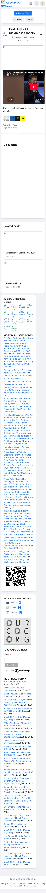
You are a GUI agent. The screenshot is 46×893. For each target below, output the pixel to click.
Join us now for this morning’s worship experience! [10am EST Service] (18, 772)
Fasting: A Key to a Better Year (18, 375)
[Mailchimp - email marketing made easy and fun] (18, 673)
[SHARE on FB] (12, 118)
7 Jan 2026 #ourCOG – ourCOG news (14, 379)
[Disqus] (23, 182)
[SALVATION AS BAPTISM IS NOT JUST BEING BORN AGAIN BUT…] (29, 321)
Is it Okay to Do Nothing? (15, 681)
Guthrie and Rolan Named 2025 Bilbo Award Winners (18, 546)
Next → (30, 19)
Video (15, 125)
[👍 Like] (6, 136)
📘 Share (28, 136)
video (15, 128)
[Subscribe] (22, 118)
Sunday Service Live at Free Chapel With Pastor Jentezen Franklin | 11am (17, 761)
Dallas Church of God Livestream (14, 688)
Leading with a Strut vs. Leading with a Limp (18, 392)
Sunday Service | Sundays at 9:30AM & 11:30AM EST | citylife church (17, 734)
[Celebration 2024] (14, 321)
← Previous (17, 19)
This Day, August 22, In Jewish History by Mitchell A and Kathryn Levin (18, 856)
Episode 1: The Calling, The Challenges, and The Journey (17, 560)
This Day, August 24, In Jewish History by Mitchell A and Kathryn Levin (18, 702)
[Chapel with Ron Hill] (22, 307)
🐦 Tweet (39, 136)
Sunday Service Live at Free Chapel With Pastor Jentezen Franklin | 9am (17, 789)
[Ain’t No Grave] (7, 328)
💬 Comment (17, 136)
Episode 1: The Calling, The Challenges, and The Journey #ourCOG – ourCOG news (17, 554)
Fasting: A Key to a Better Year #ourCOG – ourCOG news (18, 371)
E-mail (8, 655)
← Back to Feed (23, 13)
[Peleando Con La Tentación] (29, 314)
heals (10, 128)
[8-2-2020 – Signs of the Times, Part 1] (7, 321)
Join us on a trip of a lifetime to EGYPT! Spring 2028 (18, 709)
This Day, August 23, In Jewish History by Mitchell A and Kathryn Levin (18, 818)
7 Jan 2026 (25, 381)
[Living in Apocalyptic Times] (7, 314)
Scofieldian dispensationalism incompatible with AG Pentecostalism (17, 845)
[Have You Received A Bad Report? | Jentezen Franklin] (14, 314)
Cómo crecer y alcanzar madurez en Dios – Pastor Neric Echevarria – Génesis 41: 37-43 (18, 798)
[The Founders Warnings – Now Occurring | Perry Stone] (22, 314)
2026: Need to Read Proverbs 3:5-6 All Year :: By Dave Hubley (17, 409)
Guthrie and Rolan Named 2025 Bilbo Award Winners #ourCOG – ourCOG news (18, 540)
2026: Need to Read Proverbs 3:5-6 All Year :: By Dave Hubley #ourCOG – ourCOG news (17, 402)
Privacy (3, 884)
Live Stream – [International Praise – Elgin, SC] (16, 808)
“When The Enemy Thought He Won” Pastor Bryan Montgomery (18, 725)
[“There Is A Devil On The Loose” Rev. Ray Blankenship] (14, 307)
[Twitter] (17, 118)
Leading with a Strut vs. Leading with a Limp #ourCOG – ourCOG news (18, 387)
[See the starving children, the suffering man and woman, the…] (29, 307)
